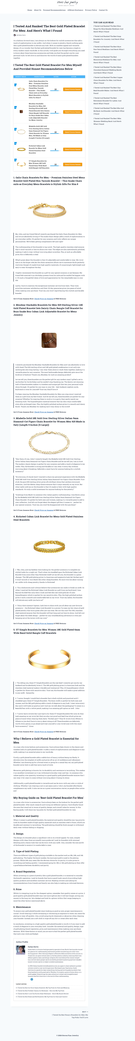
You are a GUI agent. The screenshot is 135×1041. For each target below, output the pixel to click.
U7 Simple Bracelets (27, 629)
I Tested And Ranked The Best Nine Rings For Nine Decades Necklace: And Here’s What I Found (108, 29)
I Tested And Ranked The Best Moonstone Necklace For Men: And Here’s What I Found (107, 60)
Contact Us (103, 10)
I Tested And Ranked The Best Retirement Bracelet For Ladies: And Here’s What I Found (107, 101)
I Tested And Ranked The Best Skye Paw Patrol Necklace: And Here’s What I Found (108, 49)
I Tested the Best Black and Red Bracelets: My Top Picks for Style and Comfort (42, 997)
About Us (37, 10)
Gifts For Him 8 (70, 184)
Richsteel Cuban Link (27, 516)
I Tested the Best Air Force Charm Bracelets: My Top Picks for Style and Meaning (43, 988)
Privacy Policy (91, 10)
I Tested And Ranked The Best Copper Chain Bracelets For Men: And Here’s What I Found (108, 80)
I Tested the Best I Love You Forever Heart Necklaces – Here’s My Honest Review (43, 994)
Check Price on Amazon (73, 89)
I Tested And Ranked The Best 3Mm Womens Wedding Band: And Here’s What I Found (107, 121)
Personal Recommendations (54, 10)
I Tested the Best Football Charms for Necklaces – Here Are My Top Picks (40, 991)
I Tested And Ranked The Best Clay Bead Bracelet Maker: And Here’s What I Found (108, 90)
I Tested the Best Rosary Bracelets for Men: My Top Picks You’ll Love (70, 1014)
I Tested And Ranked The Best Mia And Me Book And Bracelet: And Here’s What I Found (108, 111)
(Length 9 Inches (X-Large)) (34, 424)
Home (29, 10)
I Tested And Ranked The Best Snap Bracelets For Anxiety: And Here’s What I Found (108, 39)
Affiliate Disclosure (75, 10)
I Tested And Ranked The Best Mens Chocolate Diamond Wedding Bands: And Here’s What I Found (107, 70)
